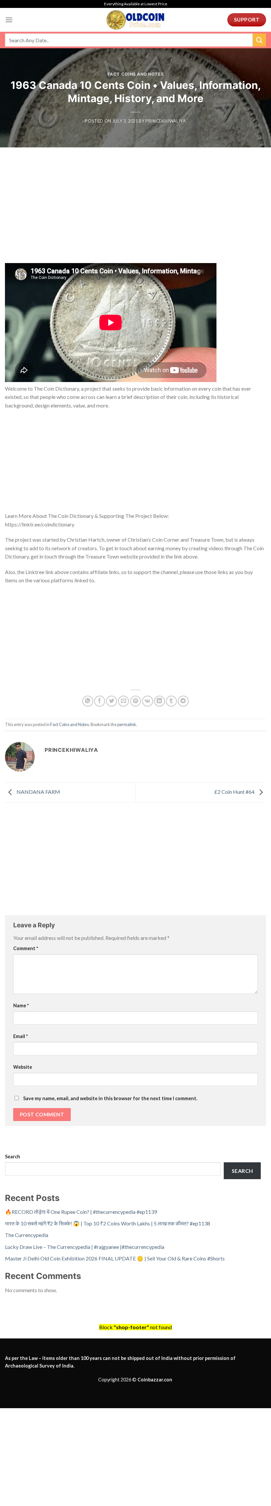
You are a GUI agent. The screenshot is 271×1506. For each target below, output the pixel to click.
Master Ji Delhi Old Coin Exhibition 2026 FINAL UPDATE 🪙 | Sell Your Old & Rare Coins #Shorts (115, 1258)
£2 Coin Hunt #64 (234, 792)
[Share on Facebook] (99, 701)
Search (12, 1156)
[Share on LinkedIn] (159, 701)
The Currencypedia (26, 1235)
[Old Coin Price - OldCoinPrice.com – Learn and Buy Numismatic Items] (135, 20)
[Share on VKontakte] (147, 701)
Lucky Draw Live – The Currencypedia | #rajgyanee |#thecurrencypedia (84, 1247)
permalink (126, 724)
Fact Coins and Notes (135, 74)
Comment (25, 948)
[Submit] (259, 39)
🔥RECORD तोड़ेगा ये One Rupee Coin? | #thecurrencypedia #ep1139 (81, 1212)
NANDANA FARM (38, 792)
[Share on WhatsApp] (87, 701)
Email (20, 1036)
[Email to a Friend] (123, 701)
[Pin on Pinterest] (135, 701)
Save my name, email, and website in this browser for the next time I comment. (110, 1098)
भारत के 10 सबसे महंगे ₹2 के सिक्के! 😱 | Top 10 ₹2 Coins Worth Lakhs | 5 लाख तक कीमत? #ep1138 (107, 1223)
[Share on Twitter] (111, 701)
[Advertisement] (135, 214)
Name (21, 1005)
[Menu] (9, 20)
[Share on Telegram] (183, 701)
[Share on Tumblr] (171, 701)
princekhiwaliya (165, 121)
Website (22, 1067)
